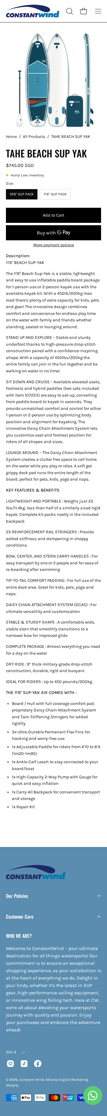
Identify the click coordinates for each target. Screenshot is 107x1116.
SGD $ (11, 1052)
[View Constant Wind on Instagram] (10, 1063)
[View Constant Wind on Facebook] (37, 1063)
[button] (69, 11)
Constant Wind (31, 1080)
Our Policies (17, 895)
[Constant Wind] (32, 11)
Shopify (12, 1085)
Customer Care (19, 916)
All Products (34, 136)
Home (11, 136)
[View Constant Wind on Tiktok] (24, 1063)
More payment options (53, 245)
